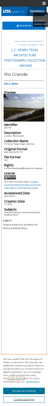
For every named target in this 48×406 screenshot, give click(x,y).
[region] (24, 380)
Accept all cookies (24, 391)
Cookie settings (16, 378)
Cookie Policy (33, 381)
